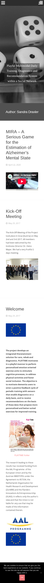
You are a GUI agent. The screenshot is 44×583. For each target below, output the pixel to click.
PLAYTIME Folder (22, 455)
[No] (41, 572)
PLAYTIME (22, 44)
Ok (22, 577)
